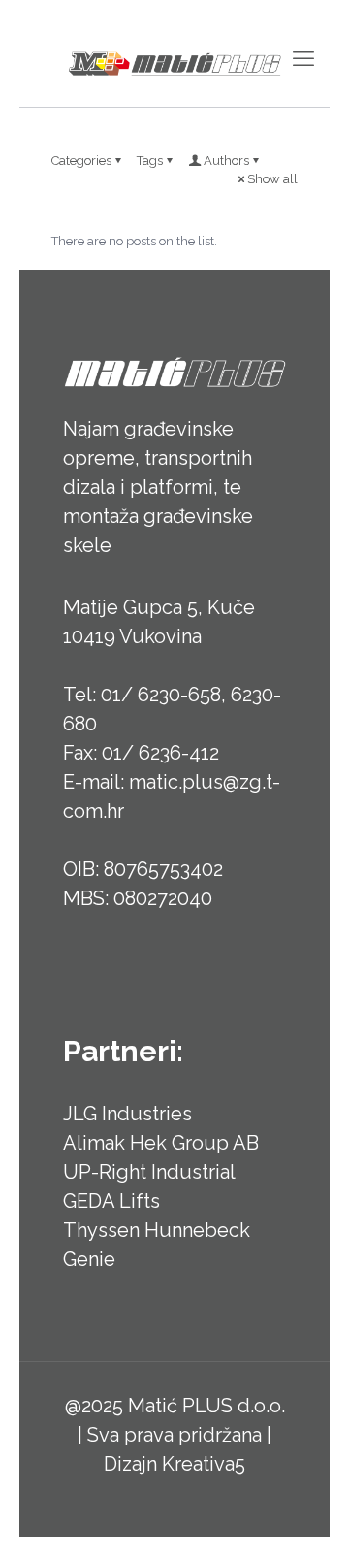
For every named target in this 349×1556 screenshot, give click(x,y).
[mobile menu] (303, 58)
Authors (226, 160)
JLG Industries (127, 1113)
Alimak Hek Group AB (161, 1142)
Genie (89, 1259)
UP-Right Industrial (149, 1171)
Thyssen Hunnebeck (156, 1230)
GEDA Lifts (111, 1201)
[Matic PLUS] (174, 63)
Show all (272, 179)
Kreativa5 (203, 1463)
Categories (81, 160)
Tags (150, 160)
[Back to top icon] (309, 1516)
